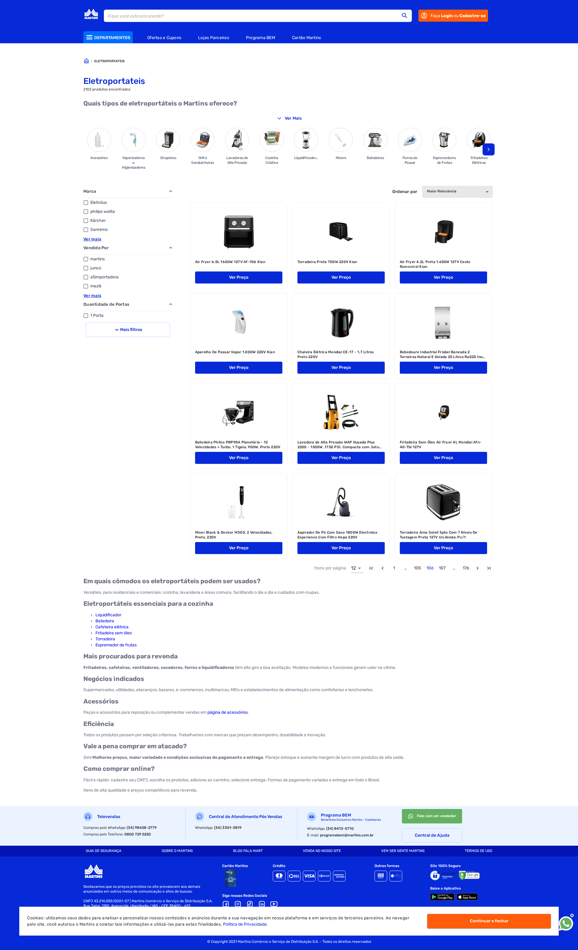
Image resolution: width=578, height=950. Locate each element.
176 (466, 568)
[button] (406, 15)
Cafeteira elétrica (112, 627)
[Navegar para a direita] (489, 149)
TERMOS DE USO (478, 851)
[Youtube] (274, 904)
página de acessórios (227, 712)
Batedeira (104, 621)
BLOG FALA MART (248, 851)
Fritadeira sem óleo (113, 633)
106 (430, 568)
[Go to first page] (371, 568)
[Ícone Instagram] (237, 904)
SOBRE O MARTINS (177, 851)
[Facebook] (225, 904)
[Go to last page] (489, 568)
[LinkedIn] (262, 904)
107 (442, 568)
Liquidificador (108, 615)
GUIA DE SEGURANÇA (103, 851)
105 (417, 568)
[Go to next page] (477, 568)
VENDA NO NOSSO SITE (322, 851)
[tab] (103, 851)
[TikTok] (249, 904)
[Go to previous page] (382, 568)
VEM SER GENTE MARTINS (402, 851)
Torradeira (105, 639)
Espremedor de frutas (116, 645)
